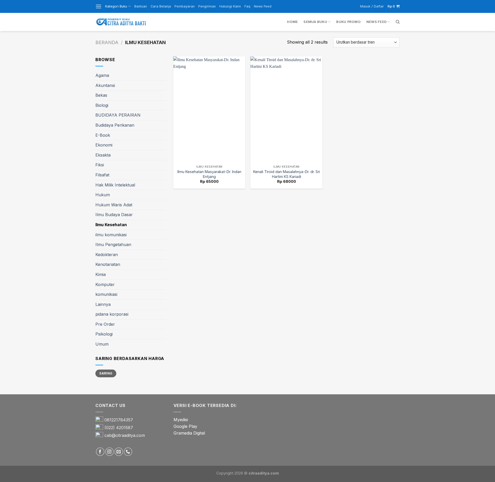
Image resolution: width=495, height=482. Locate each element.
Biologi (101, 105)
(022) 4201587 (118, 427)
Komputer (105, 284)
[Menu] (98, 6)
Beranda (106, 42)
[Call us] (128, 451)
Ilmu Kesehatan (111, 224)
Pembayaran (185, 6)
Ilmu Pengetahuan (113, 244)
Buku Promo (348, 22)
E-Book (102, 135)
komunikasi (106, 294)
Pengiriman (207, 6)
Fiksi (99, 164)
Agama (102, 75)
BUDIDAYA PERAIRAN (118, 115)
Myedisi (181, 419)
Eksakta (103, 155)
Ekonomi (103, 145)
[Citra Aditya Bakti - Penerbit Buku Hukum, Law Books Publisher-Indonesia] (121, 22)
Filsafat (102, 174)
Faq (247, 6)
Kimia (100, 274)
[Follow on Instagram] (109, 451)
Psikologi (104, 334)
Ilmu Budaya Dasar (114, 214)
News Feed (262, 6)
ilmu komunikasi (111, 234)
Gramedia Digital (189, 433)
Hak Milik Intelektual (115, 184)
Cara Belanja (161, 6)
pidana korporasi (111, 314)
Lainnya (103, 304)
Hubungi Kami (230, 6)
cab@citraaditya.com (124, 435)
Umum (102, 344)
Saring (105, 373)
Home (292, 22)
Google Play (185, 426)
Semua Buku (315, 22)
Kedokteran (106, 254)
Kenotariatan (107, 264)
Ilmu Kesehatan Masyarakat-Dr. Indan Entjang (209, 174)
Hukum (102, 194)
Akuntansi (105, 85)
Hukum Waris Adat (113, 204)
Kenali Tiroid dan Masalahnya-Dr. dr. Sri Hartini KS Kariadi (286, 174)
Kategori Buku (116, 6)
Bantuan (140, 6)
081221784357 (118, 420)
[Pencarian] (398, 22)
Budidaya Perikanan (114, 125)
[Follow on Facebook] (100, 451)
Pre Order (105, 324)
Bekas (101, 95)
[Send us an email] (118, 451)
